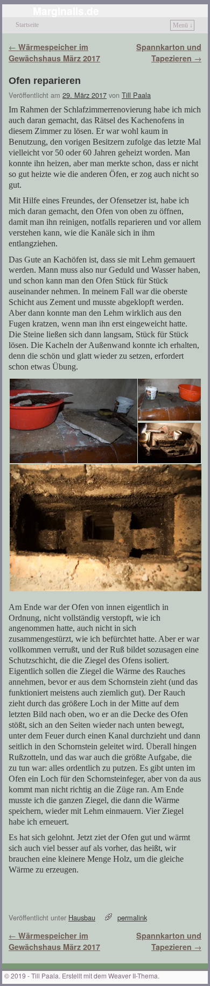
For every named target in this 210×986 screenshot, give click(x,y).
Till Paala (136, 95)
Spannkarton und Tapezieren (168, 52)
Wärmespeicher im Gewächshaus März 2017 (54, 52)
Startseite (27, 25)
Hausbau (81, 917)
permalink (132, 917)
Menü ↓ (183, 25)
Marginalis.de (66, 10)
